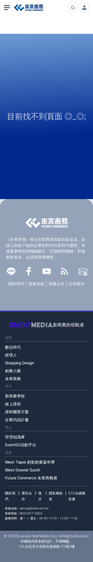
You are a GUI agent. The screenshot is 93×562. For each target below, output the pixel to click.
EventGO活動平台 (20, 445)
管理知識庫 (15, 437)
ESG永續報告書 (77, 496)
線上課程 (13, 404)
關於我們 (16, 283)
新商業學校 (15, 396)
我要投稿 (36, 283)
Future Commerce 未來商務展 (31, 478)
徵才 (40, 496)
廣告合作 (27, 496)
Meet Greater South (22, 470)
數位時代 (13, 347)
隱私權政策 (56, 496)
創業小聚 (13, 371)
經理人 (11, 355)
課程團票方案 (17, 412)
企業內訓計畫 (17, 419)
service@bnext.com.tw (34, 508)
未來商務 (13, 378)
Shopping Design (19, 363)
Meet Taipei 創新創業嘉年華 (30, 462)
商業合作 (56, 283)
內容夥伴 (77, 283)
